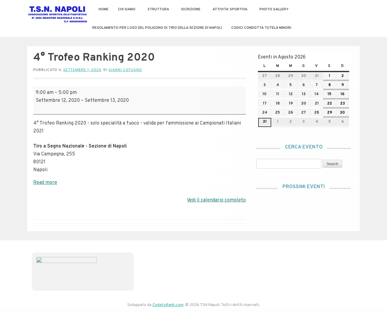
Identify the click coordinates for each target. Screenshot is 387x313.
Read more (45, 183)
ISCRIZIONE (190, 9)
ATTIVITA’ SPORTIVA (230, 9)
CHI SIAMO (126, 9)
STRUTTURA (158, 9)
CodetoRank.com (168, 305)
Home (104, 9)
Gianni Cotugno (125, 70)
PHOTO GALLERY (273, 9)
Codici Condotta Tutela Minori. (261, 27)
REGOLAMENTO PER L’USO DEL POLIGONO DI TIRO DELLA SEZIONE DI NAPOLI (157, 27)
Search (330, 163)
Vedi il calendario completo (216, 200)
